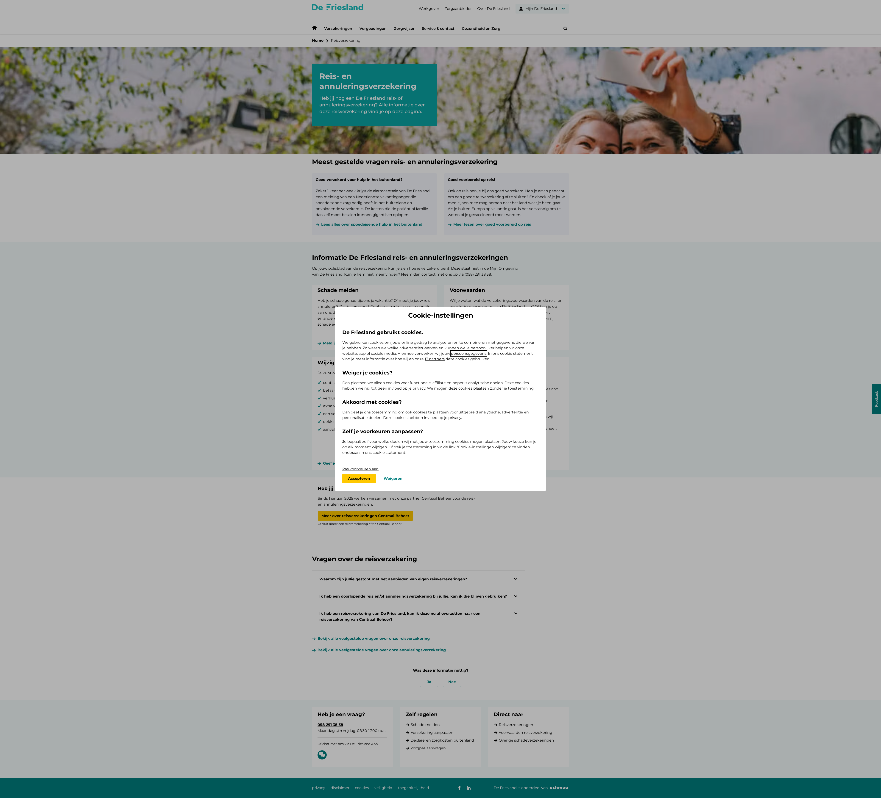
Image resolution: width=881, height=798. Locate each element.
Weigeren (393, 478)
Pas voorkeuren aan (360, 469)
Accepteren (359, 478)
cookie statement (516, 353)
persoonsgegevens (468, 353)
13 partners (435, 359)
